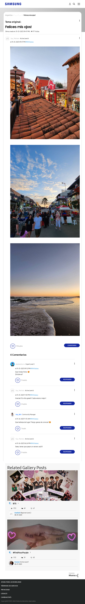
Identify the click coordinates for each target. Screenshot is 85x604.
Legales (4, 593)
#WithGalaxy (29, 42)
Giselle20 (17, 513)
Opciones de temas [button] (76, 20)
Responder (67, 379)
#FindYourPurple (21, 552)
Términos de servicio (9, 586)
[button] (76, 38)
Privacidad (5, 590)
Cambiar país (6, 597)
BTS (14, 503)
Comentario (71, 345)
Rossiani (17, 562)
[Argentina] (13, 4)
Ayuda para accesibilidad (11, 582)
